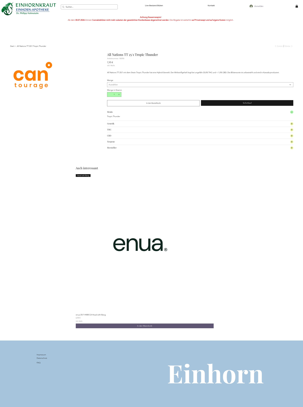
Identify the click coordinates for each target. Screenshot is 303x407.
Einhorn (215, 373)
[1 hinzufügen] (119, 94)
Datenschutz (42, 358)
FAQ (38, 363)
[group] (144, 251)
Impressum (41, 355)
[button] (296, 6)
